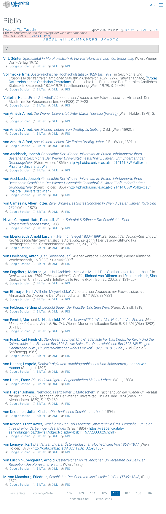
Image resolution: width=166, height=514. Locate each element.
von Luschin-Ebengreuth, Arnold (29, 460)
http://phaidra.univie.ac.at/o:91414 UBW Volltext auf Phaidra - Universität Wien (80, 164)
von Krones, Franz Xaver (22, 424)
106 (115, 493)
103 (81, 493)
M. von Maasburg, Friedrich (25, 477)
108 (138, 493)
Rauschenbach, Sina (140, 276)
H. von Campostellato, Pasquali (28, 220)
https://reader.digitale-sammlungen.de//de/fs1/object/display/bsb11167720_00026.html (66, 430)
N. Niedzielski (49, 319)
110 (52, 499)
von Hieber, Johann (18, 392)
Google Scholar (20, 66)
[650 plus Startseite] (83, 5)
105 (104, 493)
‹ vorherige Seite (42, 493)
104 (92, 493)
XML (143, 30)
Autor (9, 30)
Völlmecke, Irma (16, 74)
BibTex (129, 30)
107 (127, 493)
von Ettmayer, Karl (18, 291)
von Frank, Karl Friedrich (22, 339)
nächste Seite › (79, 499)
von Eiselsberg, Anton (20, 256)
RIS (155, 30)
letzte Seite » (104, 499)
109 (150, 493)
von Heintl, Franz (16, 380)
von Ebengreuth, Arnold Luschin (28, 236)
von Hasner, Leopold (19, 364)
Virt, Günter (12, 58)
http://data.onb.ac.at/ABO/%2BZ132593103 (67, 448)
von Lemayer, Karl (17, 444)
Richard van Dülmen (101, 276)
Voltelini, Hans (14, 97)
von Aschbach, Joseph (21, 154)
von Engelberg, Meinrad (22, 272)
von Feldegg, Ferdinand (22, 307)
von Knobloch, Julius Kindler (26, 411)
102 (69, 493)
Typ (26, 30)
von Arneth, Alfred (17, 113)
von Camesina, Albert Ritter (25, 203)
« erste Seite (17, 493)
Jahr (33, 30)
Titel (20, 30)
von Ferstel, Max (16, 319)
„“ (72, 74)
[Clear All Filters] (40, 36)
